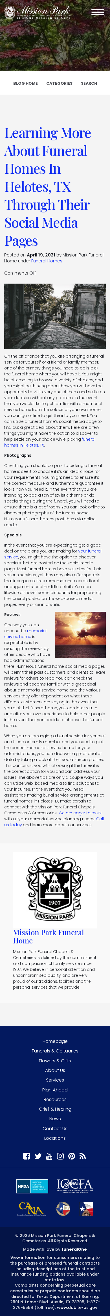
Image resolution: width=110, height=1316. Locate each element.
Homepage (55, 1041)
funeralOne (74, 1249)
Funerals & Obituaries (55, 1051)
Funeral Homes (46, 261)
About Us (55, 1070)
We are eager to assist (81, 813)
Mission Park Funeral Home (48, 936)
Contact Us (55, 1128)
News (55, 1118)
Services (55, 1080)
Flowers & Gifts (55, 1061)
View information (27, 1257)
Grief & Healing (55, 1109)
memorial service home (25, 633)
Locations (55, 1138)
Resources (55, 1099)
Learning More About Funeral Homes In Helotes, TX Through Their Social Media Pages (47, 186)
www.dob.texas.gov (77, 1307)
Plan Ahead (55, 1090)
